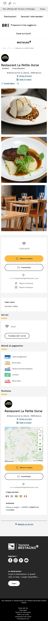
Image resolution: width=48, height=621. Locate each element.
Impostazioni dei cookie (23, 616)
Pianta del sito (23, 608)
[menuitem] (10, 16)
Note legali (23, 610)
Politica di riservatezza (23, 612)
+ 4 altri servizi (24, 248)
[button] (10, 3)
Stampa (42, 9)
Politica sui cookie (23, 614)
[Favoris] (5, 3)
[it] (14, 3)
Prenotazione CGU (23, 619)
